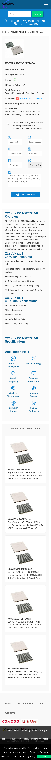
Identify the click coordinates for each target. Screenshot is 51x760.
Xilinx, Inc (23, 31)
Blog (43, 20)
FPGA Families (27, 20)
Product (13, 31)
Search (37, 14)
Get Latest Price (27, 194)
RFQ (19, 23)
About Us (33, 23)
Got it (44, 756)
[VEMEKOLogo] (8, 7)
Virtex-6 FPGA (36, 31)
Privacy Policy (28, 756)
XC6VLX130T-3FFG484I (31, 98)
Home (10, 20)
